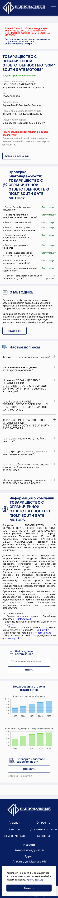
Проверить (29, 769)
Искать (29, 670)
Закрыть (29, 888)
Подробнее (14, 330)
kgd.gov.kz (43, 630)
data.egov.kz (24, 618)
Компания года (14, 835)
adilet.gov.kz (44, 632)
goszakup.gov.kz (11, 638)
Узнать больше (34, 879)
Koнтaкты (43, 835)
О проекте (43, 822)
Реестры (14, 829)
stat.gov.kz (8, 624)
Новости (29, 844)
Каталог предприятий (29, 850)
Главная (14, 822)
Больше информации (17, 156)
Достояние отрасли (43, 829)
